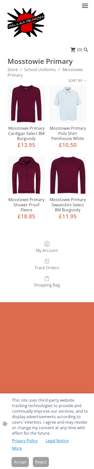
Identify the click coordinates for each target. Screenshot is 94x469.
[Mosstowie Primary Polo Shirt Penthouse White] (67, 103)
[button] (86, 50)
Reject (41, 462)
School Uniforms (40, 69)
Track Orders (47, 267)
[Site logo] (25, 22)
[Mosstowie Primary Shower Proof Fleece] (26, 175)
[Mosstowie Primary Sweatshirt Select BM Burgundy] (67, 175)
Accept (20, 462)
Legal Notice (57, 440)
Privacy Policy (25, 440)
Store (13, 69)
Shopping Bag (47, 284)
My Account (47, 250)
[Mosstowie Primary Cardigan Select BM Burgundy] (26, 103)
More (17, 448)
